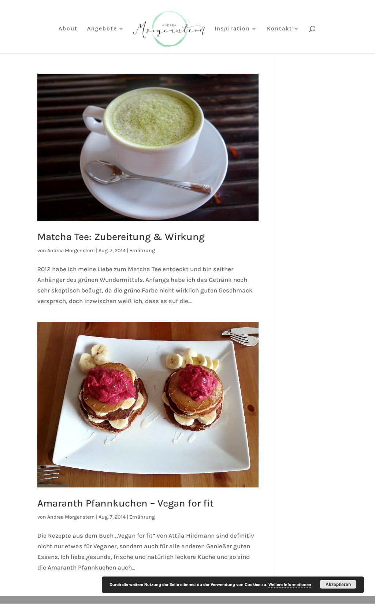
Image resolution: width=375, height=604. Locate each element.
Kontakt (279, 29)
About (68, 29)
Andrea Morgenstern (71, 250)
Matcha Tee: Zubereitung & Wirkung (120, 237)
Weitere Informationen (289, 584)
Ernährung (142, 250)
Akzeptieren (338, 584)
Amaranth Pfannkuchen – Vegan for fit (125, 503)
